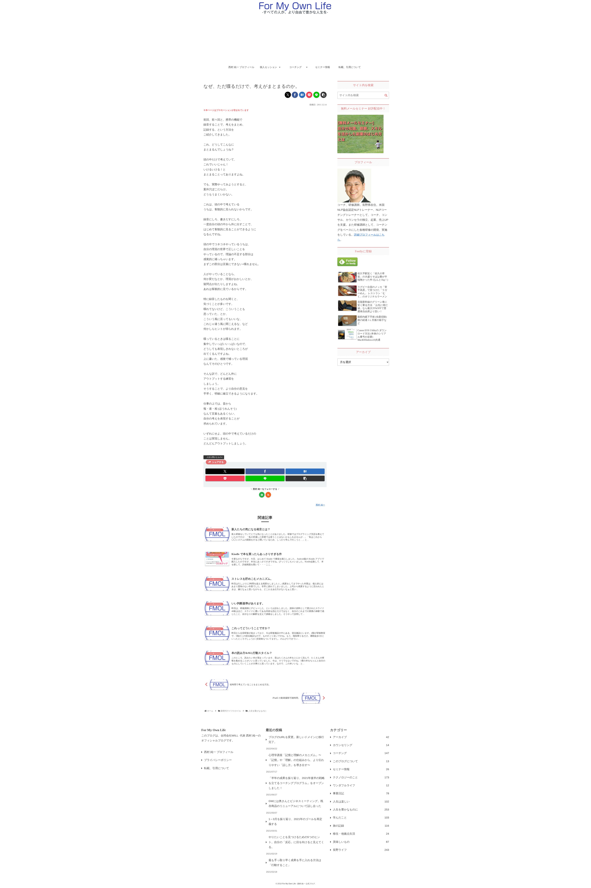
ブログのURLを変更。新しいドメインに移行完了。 (296, 740)
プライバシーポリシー (218, 760)
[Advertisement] (295, 39)
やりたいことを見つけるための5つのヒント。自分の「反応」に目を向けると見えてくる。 (296, 842)
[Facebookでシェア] (295, 95)
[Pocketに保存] (309, 95)
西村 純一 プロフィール (218, 752)
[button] (323, 95)
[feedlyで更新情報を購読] (262, 494)
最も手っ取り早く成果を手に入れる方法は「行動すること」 (295, 863)
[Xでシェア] (288, 95)
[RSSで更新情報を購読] (268, 494)
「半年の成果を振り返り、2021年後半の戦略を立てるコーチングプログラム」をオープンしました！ (297, 783)
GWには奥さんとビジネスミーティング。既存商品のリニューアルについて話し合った (296, 804)
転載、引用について (216, 768)
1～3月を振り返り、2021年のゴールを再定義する (295, 822)
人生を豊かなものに (215, 457)
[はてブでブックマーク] (302, 95)
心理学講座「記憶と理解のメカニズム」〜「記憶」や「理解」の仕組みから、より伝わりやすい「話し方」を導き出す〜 (296, 760)
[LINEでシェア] (316, 95)
